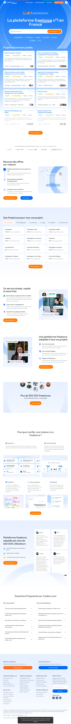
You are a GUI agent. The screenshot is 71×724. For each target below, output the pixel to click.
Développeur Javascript (55, 247)
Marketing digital (24, 688)
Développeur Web (32, 229)
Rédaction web (23, 684)
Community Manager (55, 256)
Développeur (8, 229)
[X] (57, 698)
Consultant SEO (9, 247)
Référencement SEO (25, 682)
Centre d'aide (39, 694)
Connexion (49, 2)
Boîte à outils (6, 682)
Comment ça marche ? (41, 692)
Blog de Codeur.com (8, 684)
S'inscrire (60, 691)
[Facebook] (53, 698)
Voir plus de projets (35, 133)
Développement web (25, 678)
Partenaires (6, 703)
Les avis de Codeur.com (9, 686)
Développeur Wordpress (11, 256)
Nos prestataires (7, 699)
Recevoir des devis (54, 31)
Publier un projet (59, 2)
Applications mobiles (25, 689)
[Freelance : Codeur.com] (10, 2)
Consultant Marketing (33, 247)
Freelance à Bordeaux (41, 686)
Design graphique (24, 686)
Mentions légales (7, 715)
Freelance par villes (41, 676)
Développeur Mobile (54, 229)
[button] (18, 608)
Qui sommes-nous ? (8, 678)
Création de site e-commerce (27, 680)
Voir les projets (29, 2)
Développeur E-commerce (34, 238)
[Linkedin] (60, 698)
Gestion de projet (24, 691)
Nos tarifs (5, 680)
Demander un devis (8, 692)
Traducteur (52, 238)
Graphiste (8, 238)
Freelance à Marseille (41, 682)
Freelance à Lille (40, 684)
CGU (26, 715)
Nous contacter (40, 696)
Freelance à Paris (40, 678)
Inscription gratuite (39, 2)
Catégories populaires (26, 676)
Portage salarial (7, 701)
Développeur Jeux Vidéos (34, 256)
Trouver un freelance (8, 694)
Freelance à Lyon (40, 680)
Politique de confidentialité (17, 715)
